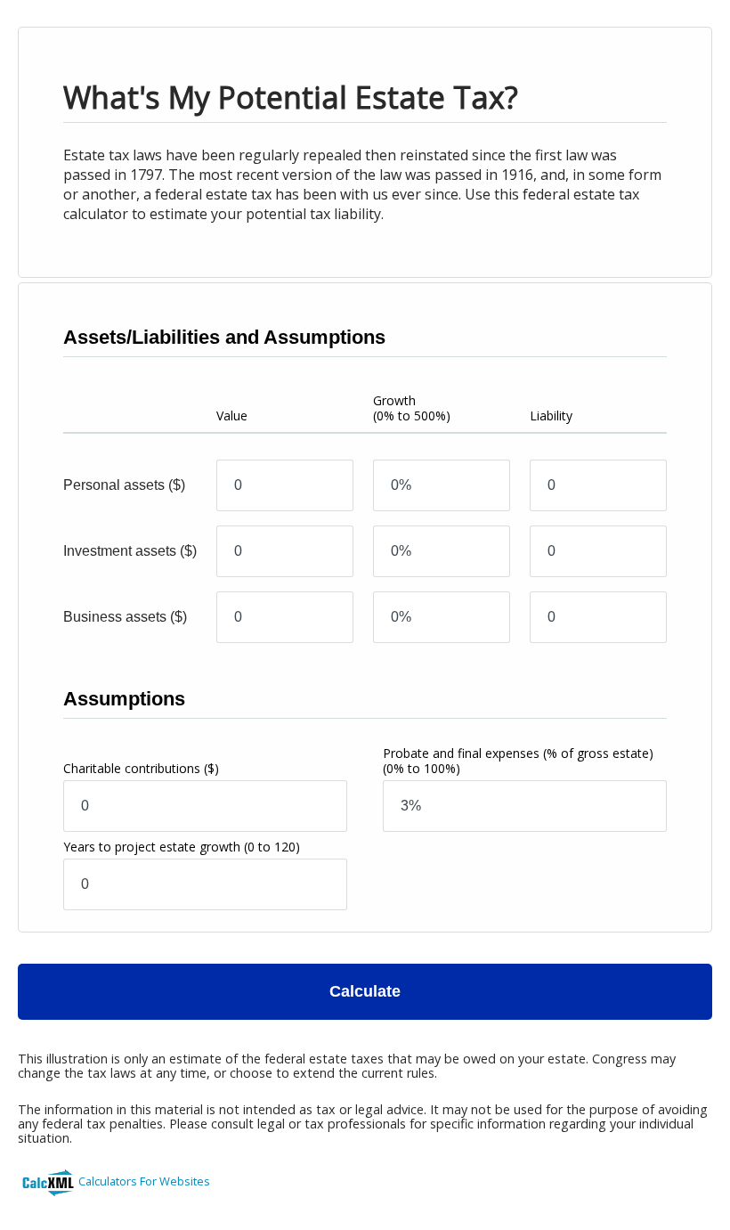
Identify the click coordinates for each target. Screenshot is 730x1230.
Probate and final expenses (518, 761)
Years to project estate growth (181, 846)
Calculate (365, 991)
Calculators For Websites (144, 1181)
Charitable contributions (141, 768)
